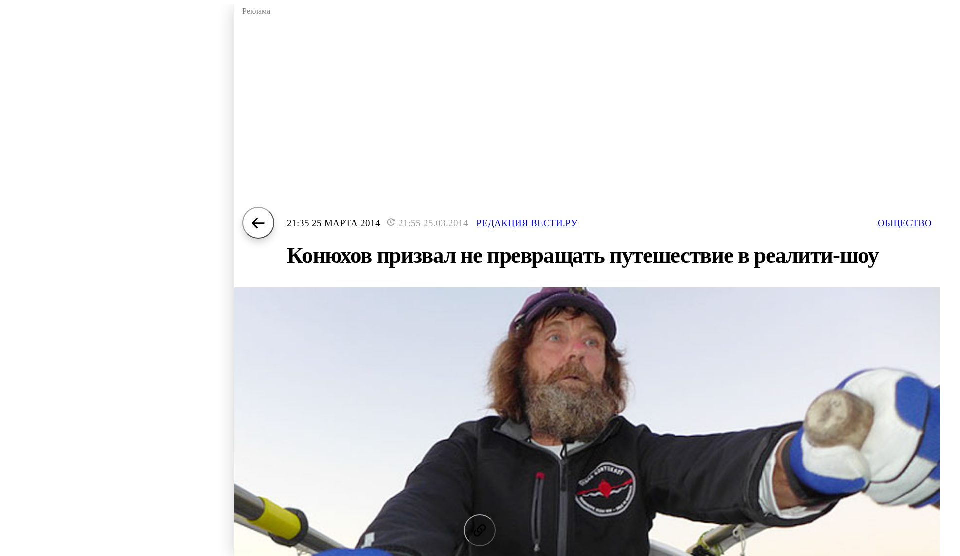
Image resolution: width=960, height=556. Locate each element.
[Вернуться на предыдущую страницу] (258, 223)
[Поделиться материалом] (480, 530)
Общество (905, 223)
